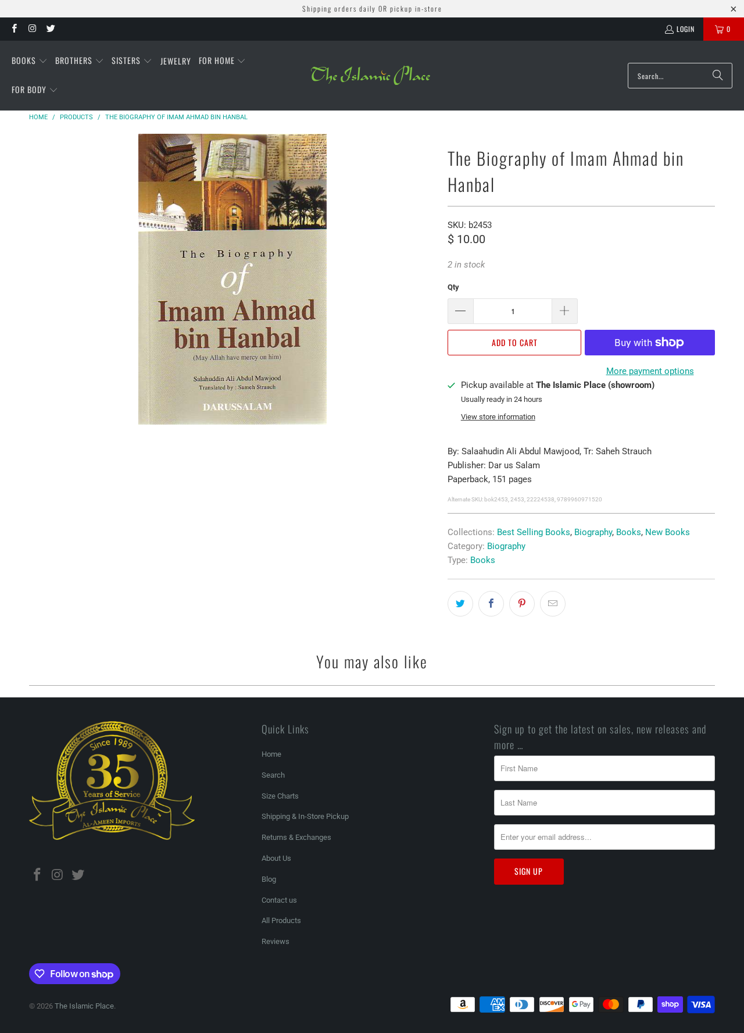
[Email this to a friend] (553, 604)
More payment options (650, 371)
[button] (30, 61)
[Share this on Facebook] (491, 604)
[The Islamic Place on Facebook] (14, 29)
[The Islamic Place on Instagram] (32, 29)
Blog (269, 879)
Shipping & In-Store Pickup (305, 816)
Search (273, 775)
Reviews (275, 941)
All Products (281, 920)
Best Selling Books (533, 532)
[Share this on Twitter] (460, 604)
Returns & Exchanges (296, 837)
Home (271, 754)
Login (686, 29)
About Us (276, 858)
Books (628, 532)
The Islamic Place (84, 1006)
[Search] (717, 75)
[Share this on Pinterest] (522, 604)
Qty (453, 287)
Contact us (279, 900)
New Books (667, 532)
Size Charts (280, 796)
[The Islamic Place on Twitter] (50, 29)
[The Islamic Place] (370, 76)
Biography (593, 532)
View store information (498, 416)
